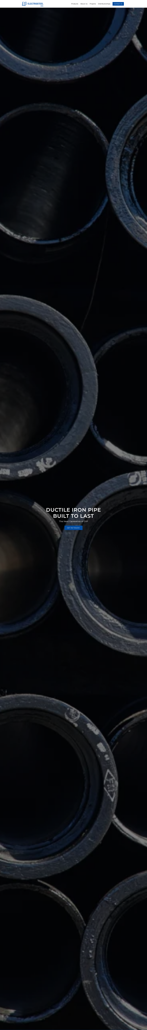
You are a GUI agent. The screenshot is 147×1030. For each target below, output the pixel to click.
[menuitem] (74, 4)
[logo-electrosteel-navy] (32, 4)
